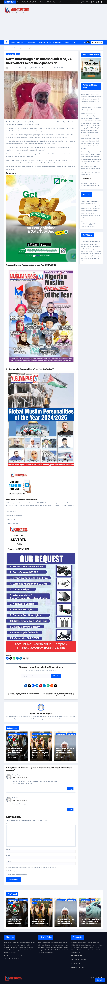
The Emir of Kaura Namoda (63, 68)
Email (8, 855)
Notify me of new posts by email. (18, 875)
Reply (70, 789)
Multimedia (57, 42)
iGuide (67, 42)
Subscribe (56, 676)
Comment (9, 824)
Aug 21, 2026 (60, 757)
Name (8, 849)
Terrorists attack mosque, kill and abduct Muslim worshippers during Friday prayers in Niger (16, 924)
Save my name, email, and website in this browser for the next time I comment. (32, 867)
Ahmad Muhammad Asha (45, 68)
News (12, 42)
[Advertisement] (53, 27)
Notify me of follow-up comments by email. (21, 871)
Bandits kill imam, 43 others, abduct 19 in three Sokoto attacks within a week (90, 922)
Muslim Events (13, 734)
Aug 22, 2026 (12, 757)
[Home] (6, 42)
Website (8, 861)
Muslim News (10, 54)
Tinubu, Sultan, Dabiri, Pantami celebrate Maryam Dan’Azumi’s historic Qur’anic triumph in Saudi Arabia (41, 924)
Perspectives (31, 42)
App (73, 42)
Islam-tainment (44, 42)
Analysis (20, 42)
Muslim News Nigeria (17, 68)
